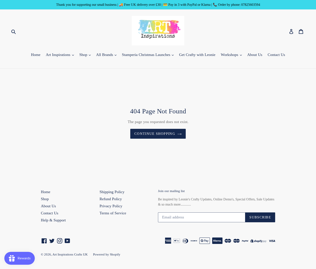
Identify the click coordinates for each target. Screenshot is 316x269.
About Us (254, 55)
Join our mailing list (171, 191)
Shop (83, 55)
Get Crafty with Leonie (197, 55)
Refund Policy (111, 199)
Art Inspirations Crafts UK (70, 254)
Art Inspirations (58, 55)
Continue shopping (154, 133)
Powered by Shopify (106, 254)
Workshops (230, 55)
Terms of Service (113, 213)
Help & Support (53, 220)
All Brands (105, 55)
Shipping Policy (112, 192)
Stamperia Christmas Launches (146, 55)
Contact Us (276, 55)
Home (35, 55)
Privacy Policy (111, 206)
